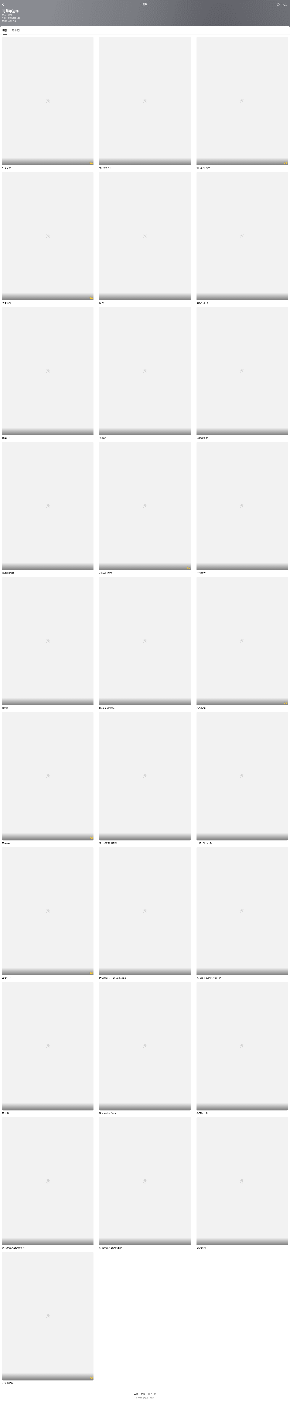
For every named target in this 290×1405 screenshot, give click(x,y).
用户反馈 (152, 1394)
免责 (143, 1394)
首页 (136, 1394)
